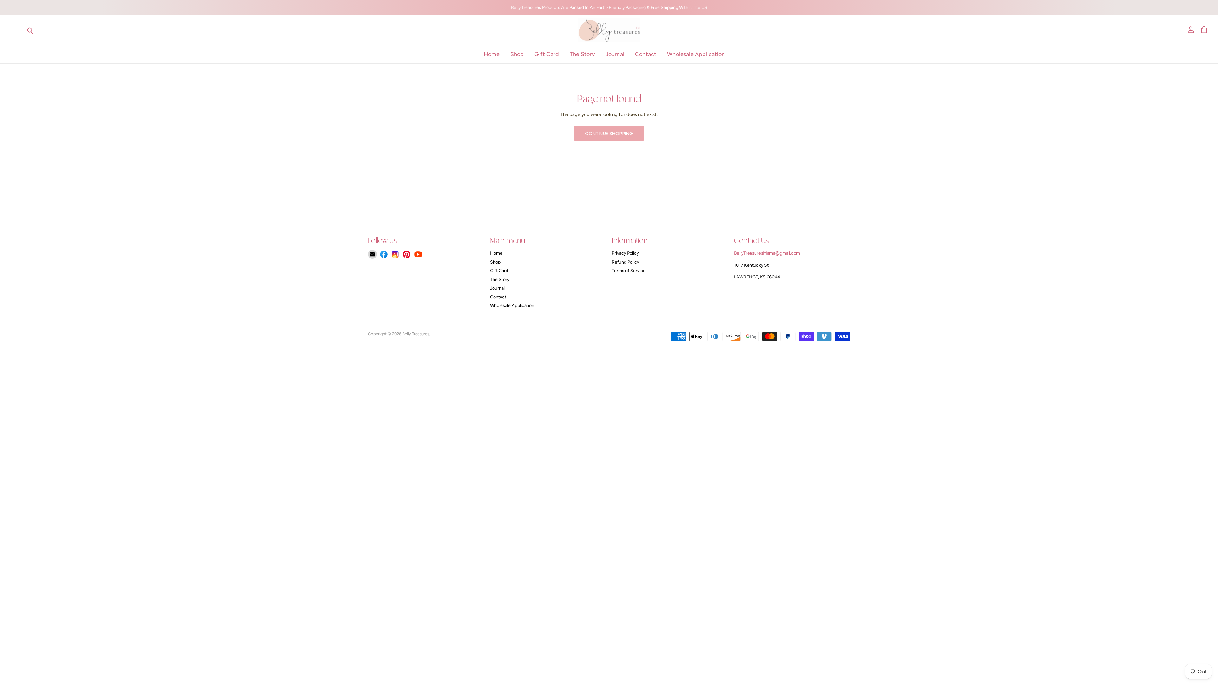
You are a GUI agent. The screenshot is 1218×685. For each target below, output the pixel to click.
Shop (517, 54)
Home (492, 54)
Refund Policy (625, 262)
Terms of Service (628, 270)
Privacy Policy (625, 253)
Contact (645, 54)
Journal (615, 54)
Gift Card (546, 54)
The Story (582, 54)
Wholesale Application (696, 54)
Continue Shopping (609, 133)
